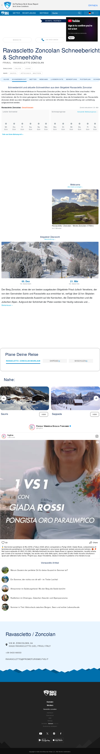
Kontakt (50, 702)
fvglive (10, 435)
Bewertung (71, 79)
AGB (50, 718)
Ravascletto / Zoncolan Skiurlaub (23, 361)
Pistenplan (85, 79)
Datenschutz (50, 715)
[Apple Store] (57, 740)
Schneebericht (19, 79)
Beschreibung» (50, 239)
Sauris (13, 73)
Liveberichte (57, 79)
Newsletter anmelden (50, 709)
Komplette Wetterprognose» (87, 112)
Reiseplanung (29, 13)
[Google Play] (44, 740)
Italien (18, 68)
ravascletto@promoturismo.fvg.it (27, 659)
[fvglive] (3, 436)
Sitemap (50, 721)
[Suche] (79, 13)
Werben (50, 705)
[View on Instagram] (96, 436)
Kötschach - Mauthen (31, 73)
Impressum (50, 713)
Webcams (44, 79)
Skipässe (54, 361)
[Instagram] (54, 733)
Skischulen (80, 361)
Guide (6, 79)
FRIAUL (7, 62)
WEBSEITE (17, 40)
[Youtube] (40, 733)
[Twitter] (47, 733)
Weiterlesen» (7, 305)
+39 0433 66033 (51, 40)
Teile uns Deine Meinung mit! (12, 134)
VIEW (44, 414)
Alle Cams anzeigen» (75, 187)
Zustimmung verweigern (50, 726)
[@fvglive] (32, 427)
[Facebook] (60, 733)
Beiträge (44, 13)
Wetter (16, 13)
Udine (28, 68)
